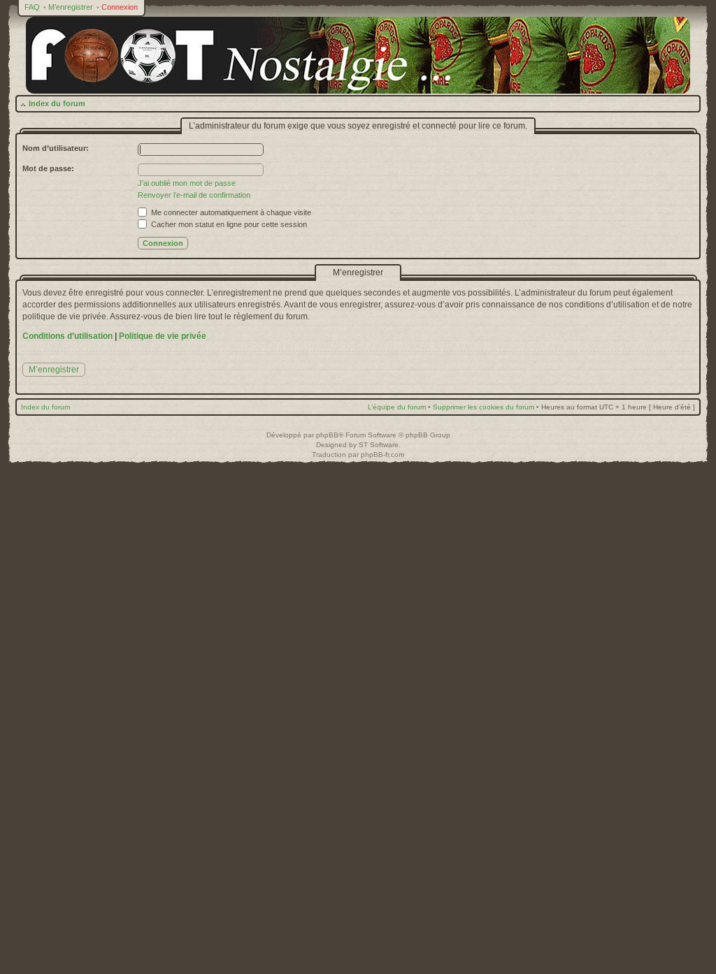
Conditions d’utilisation (67, 336)
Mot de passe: (48, 168)
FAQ (32, 7)
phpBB (327, 435)
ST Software (379, 445)
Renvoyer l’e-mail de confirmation (194, 195)
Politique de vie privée (162, 336)
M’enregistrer (70, 7)
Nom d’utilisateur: (55, 148)
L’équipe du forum (397, 407)
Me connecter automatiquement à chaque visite (230, 212)
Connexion (119, 7)
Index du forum (57, 103)
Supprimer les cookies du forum (483, 407)
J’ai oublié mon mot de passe (187, 183)
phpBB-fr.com (382, 454)
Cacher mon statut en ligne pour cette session (228, 224)
